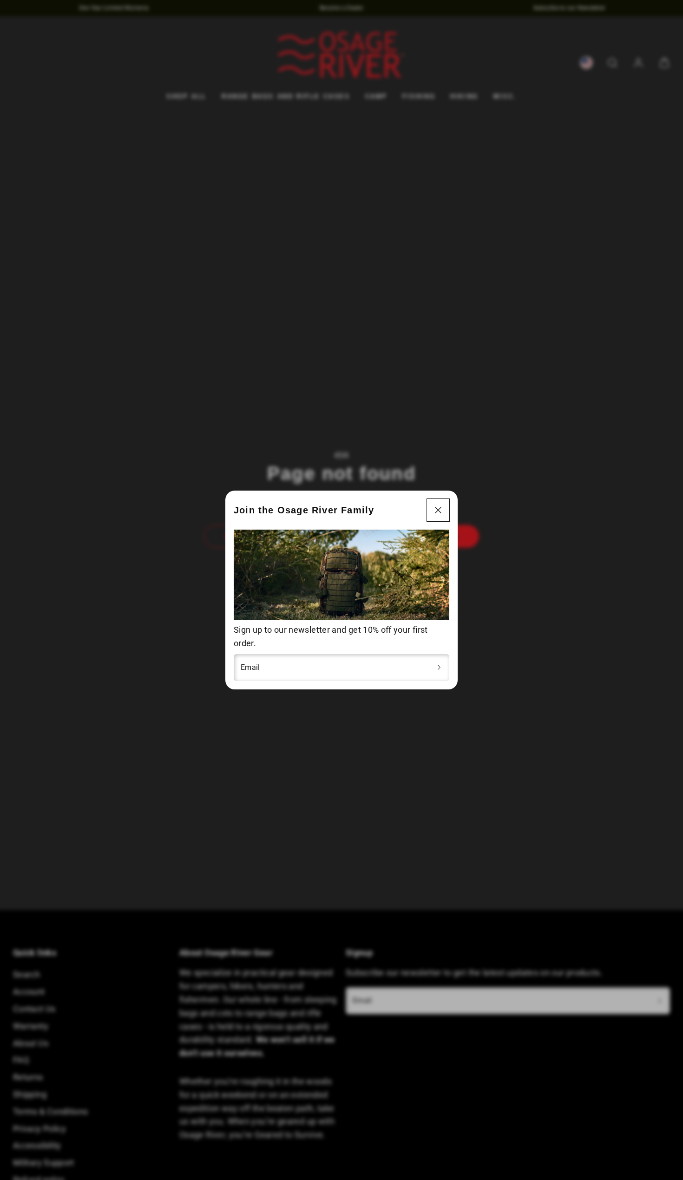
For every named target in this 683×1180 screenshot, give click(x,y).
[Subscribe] (439, 667)
